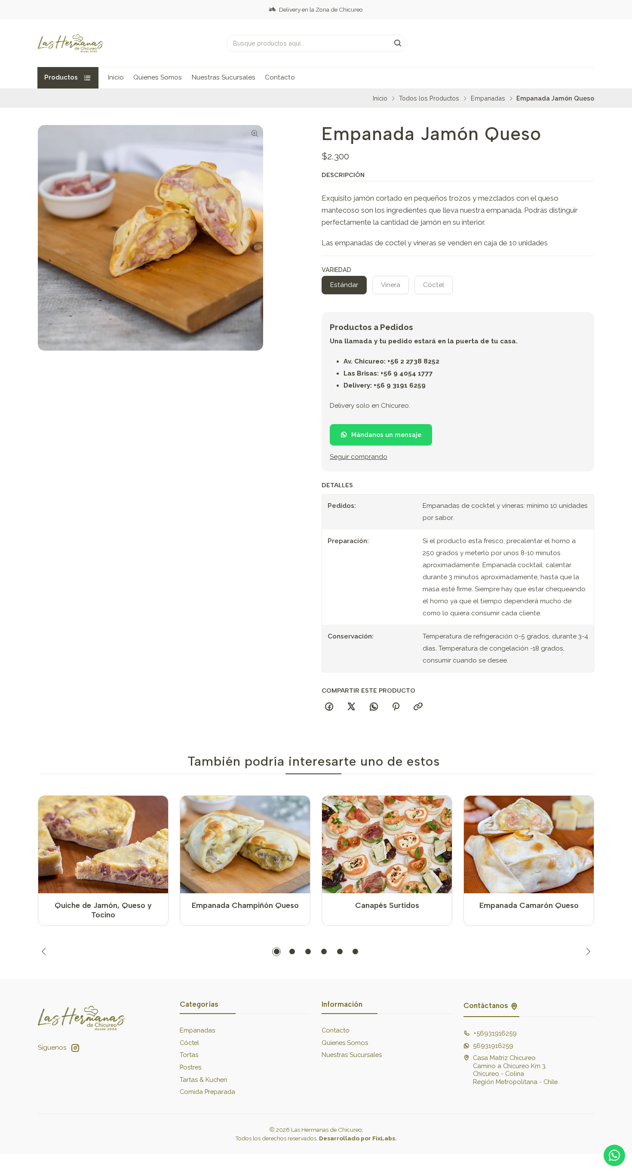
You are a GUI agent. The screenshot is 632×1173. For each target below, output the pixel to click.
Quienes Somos (157, 77)
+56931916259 (495, 1033)
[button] (276, 952)
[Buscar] (397, 43)
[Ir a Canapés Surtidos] (387, 844)
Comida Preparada (207, 1091)
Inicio (116, 77)
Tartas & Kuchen (203, 1079)
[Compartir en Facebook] (329, 707)
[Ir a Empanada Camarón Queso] (529, 844)
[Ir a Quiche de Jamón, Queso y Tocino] (103, 844)
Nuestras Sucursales (223, 77)
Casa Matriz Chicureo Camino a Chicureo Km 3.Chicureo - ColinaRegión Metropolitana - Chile (515, 1069)
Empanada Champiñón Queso (245, 905)
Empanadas (488, 98)
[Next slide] (588, 952)
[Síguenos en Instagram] (75, 1047)
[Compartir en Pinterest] (396, 707)
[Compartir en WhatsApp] (373, 707)
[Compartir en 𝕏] (351, 707)
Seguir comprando (358, 457)
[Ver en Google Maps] (514, 1006)
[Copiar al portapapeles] (418, 707)
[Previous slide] (44, 952)
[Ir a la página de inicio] (71, 43)
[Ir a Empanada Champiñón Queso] (245, 844)
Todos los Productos (429, 98)
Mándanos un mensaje (386, 434)
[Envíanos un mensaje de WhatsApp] (614, 1155)
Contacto (280, 77)
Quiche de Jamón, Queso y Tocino (103, 910)
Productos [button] (61, 77)
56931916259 (493, 1045)
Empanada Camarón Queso (529, 905)
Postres (190, 1067)
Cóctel (189, 1042)
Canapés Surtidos (387, 905)
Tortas (189, 1054)
